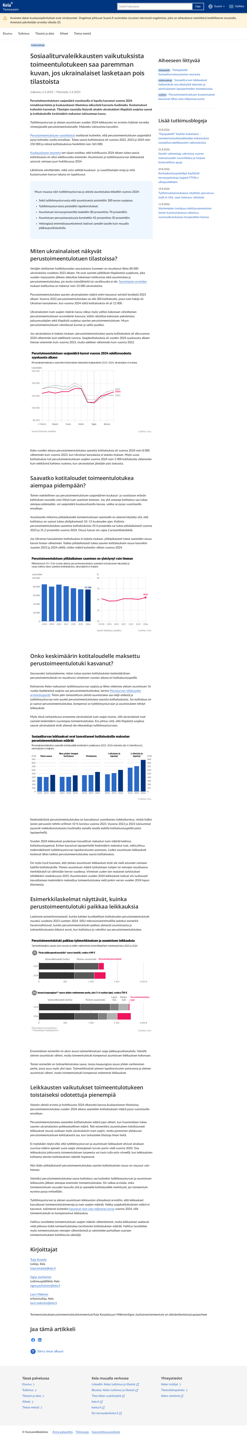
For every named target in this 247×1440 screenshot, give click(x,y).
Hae (198, 6)
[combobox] (155, 6)
